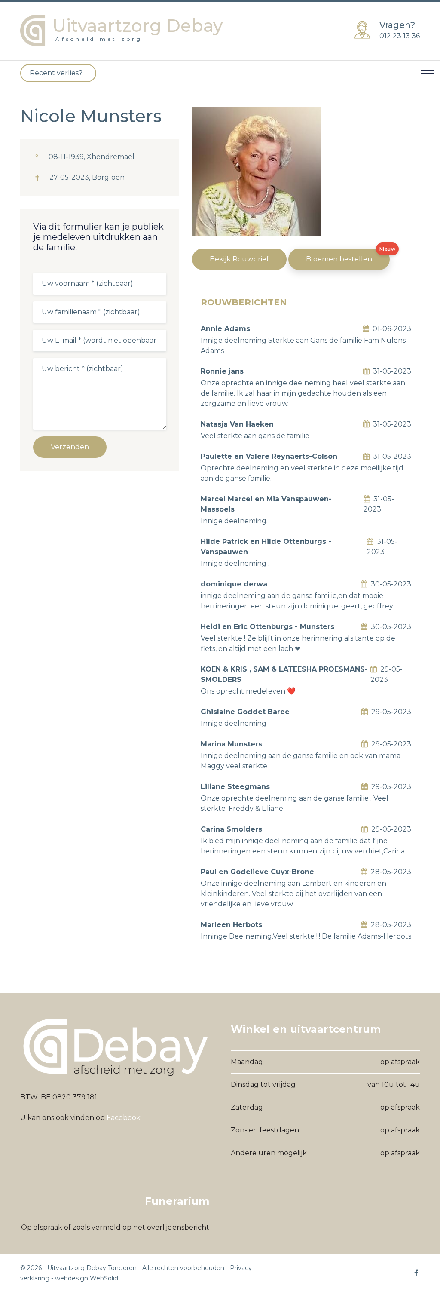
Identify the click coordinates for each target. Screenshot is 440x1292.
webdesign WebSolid (86, 1278)
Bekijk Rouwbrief (239, 259)
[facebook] (416, 1272)
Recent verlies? (56, 73)
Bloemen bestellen (339, 259)
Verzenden (70, 447)
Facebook (124, 1118)
